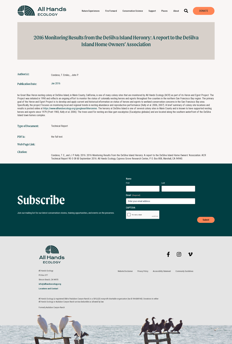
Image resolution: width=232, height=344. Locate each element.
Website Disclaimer (125, 271)
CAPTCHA (130, 207)
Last (163, 183)
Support (152, 11)
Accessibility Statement (162, 271)
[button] (186, 10)
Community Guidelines (184, 271)
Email (133, 195)
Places (164, 11)
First (128, 183)
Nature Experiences (91, 11)
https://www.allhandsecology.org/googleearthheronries (70, 108)
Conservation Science (132, 11)
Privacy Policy (142, 271)
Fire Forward (111, 11)
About (176, 11)
